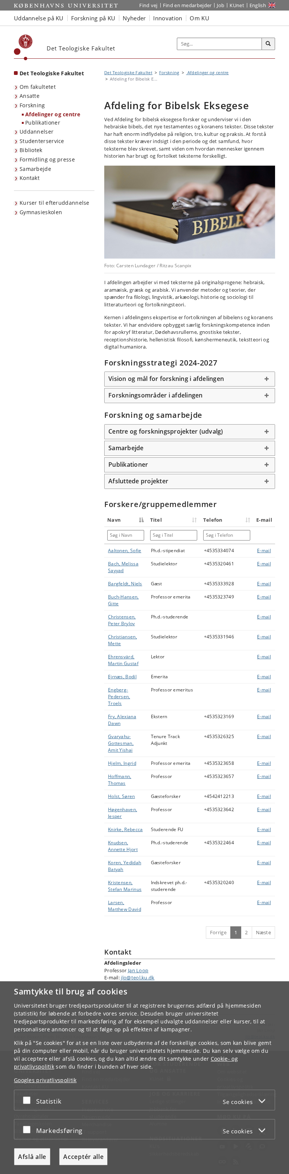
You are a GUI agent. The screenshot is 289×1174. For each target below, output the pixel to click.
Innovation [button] (167, 18)
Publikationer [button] (128, 464)
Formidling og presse (47, 159)
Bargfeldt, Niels (125, 583)
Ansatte (30, 95)
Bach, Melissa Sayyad (123, 567)
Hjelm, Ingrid (122, 763)
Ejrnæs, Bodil (122, 676)
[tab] (190, 379)
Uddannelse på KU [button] (39, 18)
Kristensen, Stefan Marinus (124, 885)
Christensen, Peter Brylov (122, 620)
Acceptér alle (83, 1157)
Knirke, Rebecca (125, 829)
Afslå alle (32, 1157)
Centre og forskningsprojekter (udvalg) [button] (165, 431)
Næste (263, 932)
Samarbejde (35, 168)
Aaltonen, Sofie (124, 550)
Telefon (213, 519)
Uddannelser (36, 131)
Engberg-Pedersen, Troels (119, 697)
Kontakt (30, 177)
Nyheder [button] (134, 18)
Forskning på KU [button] (93, 18)
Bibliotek (31, 150)
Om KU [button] (199, 18)
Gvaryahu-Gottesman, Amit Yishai (121, 743)
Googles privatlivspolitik (45, 1080)
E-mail (264, 550)
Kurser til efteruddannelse (55, 202)
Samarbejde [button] (126, 448)
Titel (156, 519)
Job (220, 5)
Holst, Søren (121, 796)
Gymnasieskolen (41, 212)
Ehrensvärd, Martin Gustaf (123, 660)
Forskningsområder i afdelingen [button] (155, 395)
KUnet (237, 5)
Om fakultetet (38, 86)
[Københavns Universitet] (23, 47)
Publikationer (42, 122)
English (257, 5)
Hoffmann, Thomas (119, 779)
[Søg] (268, 44)
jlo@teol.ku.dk (137, 977)
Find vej (148, 5)
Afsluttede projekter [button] (138, 481)
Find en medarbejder (187, 5)
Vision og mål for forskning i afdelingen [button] (166, 379)
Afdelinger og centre (52, 114)
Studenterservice (42, 141)
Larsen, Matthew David (124, 905)
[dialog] (144, 1077)
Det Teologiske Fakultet (52, 73)
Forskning (32, 105)
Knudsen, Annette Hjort (123, 846)
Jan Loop (138, 970)
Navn (114, 519)
